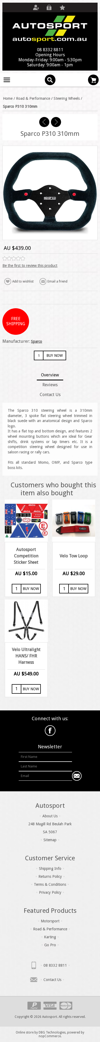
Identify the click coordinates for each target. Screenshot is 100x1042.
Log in (49, 7)
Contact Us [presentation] (50, 394)
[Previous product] (44, 122)
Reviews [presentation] (50, 384)
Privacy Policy (50, 892)
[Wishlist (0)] (62, 7)
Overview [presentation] (50, 374)
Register (36, 7)
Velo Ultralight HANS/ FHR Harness (26, 656)
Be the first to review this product (29, 265)
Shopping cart (93, 80)
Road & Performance (50, 929)
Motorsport (50, 921)
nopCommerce (50, 1036)
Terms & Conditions (50, 884)
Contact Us (52, 980)
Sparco (36, 341)
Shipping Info (50, 868)
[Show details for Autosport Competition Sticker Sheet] (26, 521)
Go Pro (50, 945)
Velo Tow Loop (74, 555)
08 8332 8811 (55, 965)
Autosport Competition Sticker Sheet (26, 556)
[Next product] (56, 122)
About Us (50, 816)
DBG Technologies (52, 1032)
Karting (50, 937)
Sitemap (50, 840)
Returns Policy (50, 876)
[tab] (49, 375)
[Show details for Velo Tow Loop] (73, 521)
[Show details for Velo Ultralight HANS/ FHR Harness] (26, 621)
